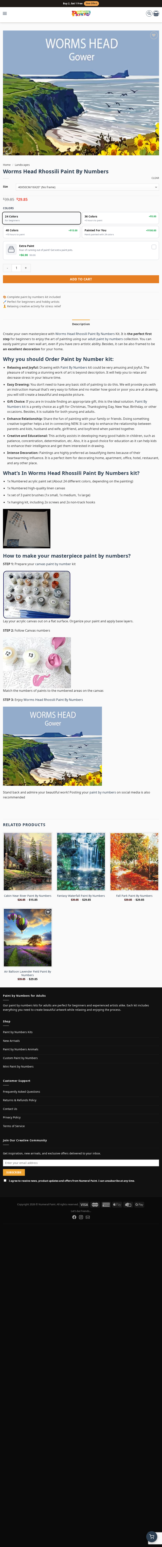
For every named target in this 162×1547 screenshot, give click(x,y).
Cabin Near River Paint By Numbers (27, 896)
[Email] (88, 1217)
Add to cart (81, 279)
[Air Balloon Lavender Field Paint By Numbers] (27, 937)
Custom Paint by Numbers (20, 1058)
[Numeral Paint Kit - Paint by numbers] (81, 13)
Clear (155, 178)
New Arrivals (11, 1041)
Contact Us (10, 1109)
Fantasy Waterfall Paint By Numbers (81, 896)
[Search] (149, 13)
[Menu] (6, 13)
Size (5, 186)
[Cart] (156, 13)
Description (81, 324)
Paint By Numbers (73, 367)
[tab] (81, 324)
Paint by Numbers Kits (18, 1032)
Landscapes (22, 165)
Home (7, 165)
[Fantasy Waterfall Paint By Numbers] (81, 861)
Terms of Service (14, 1126)
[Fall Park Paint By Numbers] (134, 861)
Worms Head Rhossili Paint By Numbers (85, 334)
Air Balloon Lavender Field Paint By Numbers (27, 973)
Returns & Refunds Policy (19, 1100)
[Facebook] (74, 1217)
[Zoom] (8, 150)
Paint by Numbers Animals (20, 1049)
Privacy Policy (12, 1117)
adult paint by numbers (105, 339)
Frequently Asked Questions (21, 1091)
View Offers (91, 3)
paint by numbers (106, 555)
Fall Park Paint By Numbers (134, 896)
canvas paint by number (53, 564)
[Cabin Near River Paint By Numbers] (27, 861)
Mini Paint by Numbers (18, 1066)
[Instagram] (81, 1217)
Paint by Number (82, 359)
